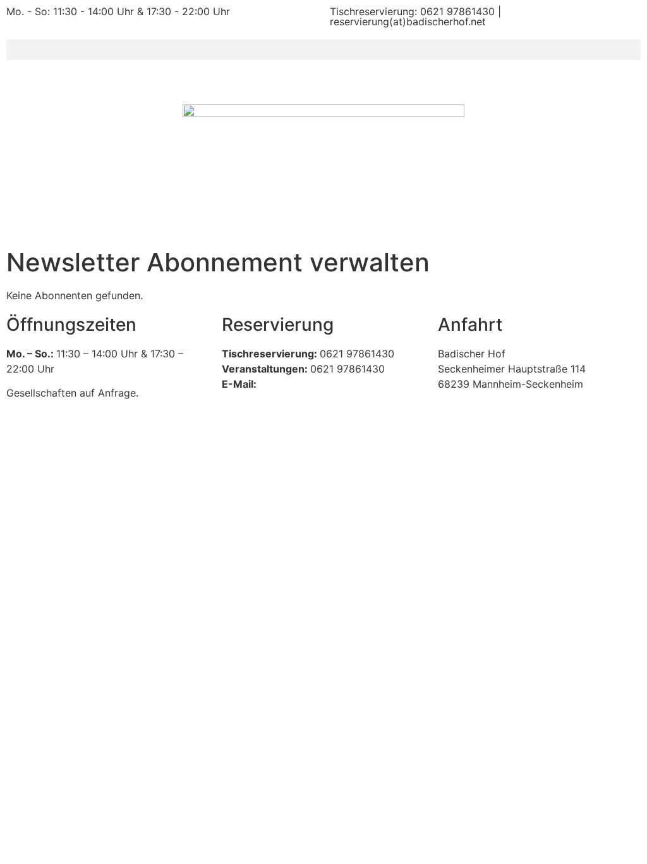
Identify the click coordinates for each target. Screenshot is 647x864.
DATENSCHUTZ (112, 512)
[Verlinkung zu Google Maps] (539, 441)
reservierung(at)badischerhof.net (408, 21)
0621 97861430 (457, 11)
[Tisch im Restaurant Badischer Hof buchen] (323, 452)
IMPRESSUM (36, 512)
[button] (323, 49)
